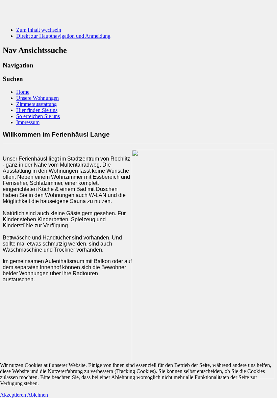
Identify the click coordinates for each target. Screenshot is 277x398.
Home (22, 92)
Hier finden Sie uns (36, 110)
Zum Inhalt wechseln (38, 30)
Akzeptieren (13, 395)
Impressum (28, 122)
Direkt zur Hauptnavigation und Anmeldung (63, 36)
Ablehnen (37, 395)
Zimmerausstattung (36, 104)
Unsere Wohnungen (37, 98)
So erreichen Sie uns (38, 116)
